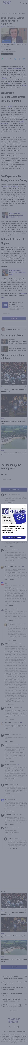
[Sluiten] (25, 506)
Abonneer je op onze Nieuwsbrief (14, 537)
